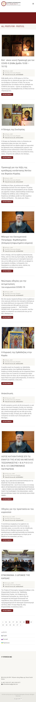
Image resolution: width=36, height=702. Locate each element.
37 (13, 622)
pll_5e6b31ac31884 (18, 363)
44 (6, 625)
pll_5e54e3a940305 (18, 520)
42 (31, 622)
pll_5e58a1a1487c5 (18, 401)
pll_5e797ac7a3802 (18, 137)
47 (17, 625)
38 (16, 622)
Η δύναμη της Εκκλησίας (13, 129)
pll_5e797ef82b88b (18, 74)
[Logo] (12, 3)
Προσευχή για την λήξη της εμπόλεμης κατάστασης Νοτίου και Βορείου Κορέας (16, 170)
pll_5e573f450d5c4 (18, 477)
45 (10, 625)
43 (3, 625)
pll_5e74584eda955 (18, 295)
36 (9, 622)
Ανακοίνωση (7, 393)
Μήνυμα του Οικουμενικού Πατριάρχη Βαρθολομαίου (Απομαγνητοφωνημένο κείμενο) (17, 240)
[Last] (20, 625)
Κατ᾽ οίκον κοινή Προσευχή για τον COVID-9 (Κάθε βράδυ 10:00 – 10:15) (17, 63)
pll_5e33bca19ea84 (18, 586)
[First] (2, 622)
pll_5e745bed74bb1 (18, 251)
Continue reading (6, 94)
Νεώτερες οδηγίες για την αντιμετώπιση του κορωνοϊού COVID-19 (13, 284)
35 (6, 622)
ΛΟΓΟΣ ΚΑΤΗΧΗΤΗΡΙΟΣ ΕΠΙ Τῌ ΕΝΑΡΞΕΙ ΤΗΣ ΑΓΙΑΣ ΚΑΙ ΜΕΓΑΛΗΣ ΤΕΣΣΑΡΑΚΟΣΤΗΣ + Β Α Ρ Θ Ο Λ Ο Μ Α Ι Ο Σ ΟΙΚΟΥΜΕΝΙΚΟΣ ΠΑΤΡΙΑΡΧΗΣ (17, 462)
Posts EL (7, 74)
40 (24, 622)
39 (20, 622)
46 (14, 625)
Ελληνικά (11, 74)
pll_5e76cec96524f (18, 181)
